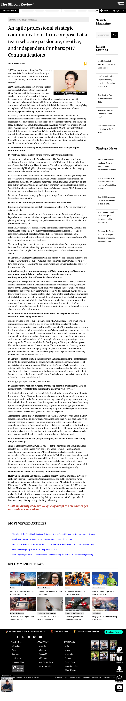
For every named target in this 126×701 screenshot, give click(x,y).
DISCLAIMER (86, 678)
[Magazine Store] (7, 684)
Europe (68, 658)
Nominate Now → (112, 632)
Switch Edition (8, 10)
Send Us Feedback (46, 662)
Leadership (16, 658)
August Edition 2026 (104, 644)
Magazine (16, 646)
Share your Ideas (45, 666)
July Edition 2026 (94, 655)
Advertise (42, 650)
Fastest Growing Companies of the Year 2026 (113, 645)
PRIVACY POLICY (75, 678)
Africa (67, 650)
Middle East (70, 662)
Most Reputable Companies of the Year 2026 (104, 656)
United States (70, 670)
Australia (69, 654)
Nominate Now (18, 662)
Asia (67, 646)
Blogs (14, 650)
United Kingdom (72, 666)
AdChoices (43, 658)
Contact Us (43, 654)
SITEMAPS (114, 678)
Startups (15, 654)
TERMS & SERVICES (61, 678)
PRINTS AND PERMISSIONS (101, 678)
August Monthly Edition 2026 (95, 645)
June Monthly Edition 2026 (113, 656)
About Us (42, 646)
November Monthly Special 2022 (23, 20)
